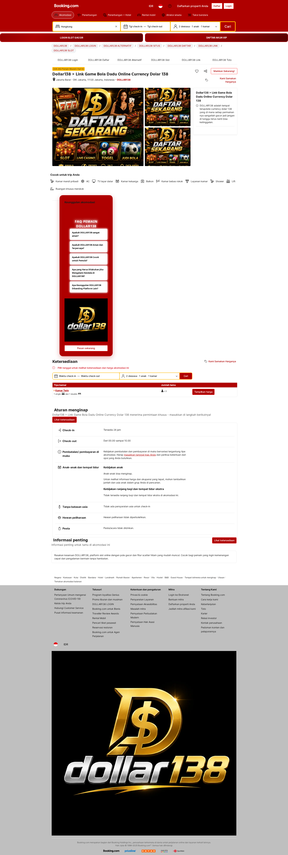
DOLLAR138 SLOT (64, 50)
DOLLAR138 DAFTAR (179, 45)
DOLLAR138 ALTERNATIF (118, 45)
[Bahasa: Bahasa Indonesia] (160, 6)
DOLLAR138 (60, 45)
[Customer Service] (170, 6)
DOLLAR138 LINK (208, 45)
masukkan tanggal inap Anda (140, 454)
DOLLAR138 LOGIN (85, 45)
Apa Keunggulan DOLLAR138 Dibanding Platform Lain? (86, 287)
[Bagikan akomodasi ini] (206, 71)
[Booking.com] (66, 6)
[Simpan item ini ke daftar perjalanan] (197, 71)
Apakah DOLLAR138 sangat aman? (86, 234)
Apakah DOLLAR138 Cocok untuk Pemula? (85, 259)
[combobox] (87, 26)
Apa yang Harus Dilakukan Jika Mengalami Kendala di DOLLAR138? (87, 273)
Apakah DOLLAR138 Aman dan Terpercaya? (87, 246)
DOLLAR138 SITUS (149, 45)
